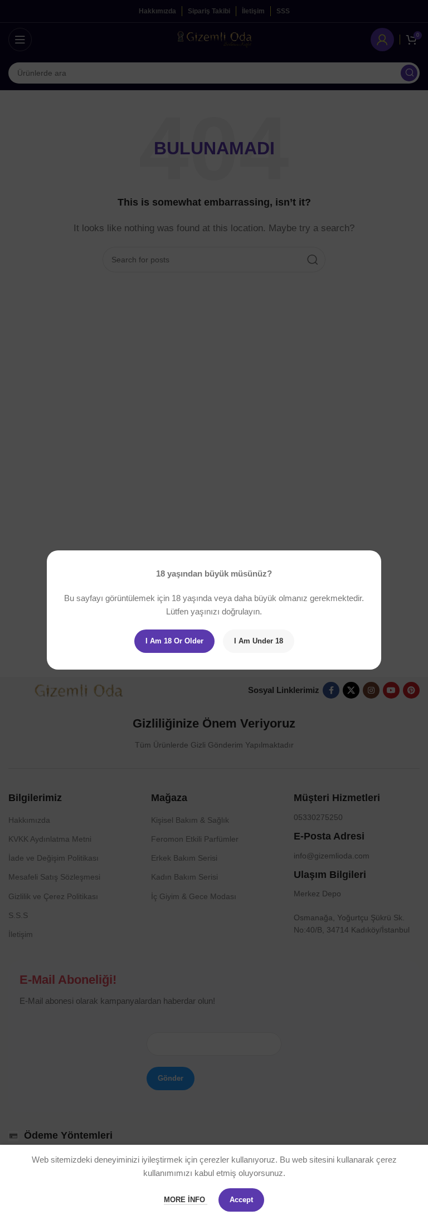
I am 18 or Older (174, 641)
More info (185, 1199)
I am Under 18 (258, 641)
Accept (241, 1199)
